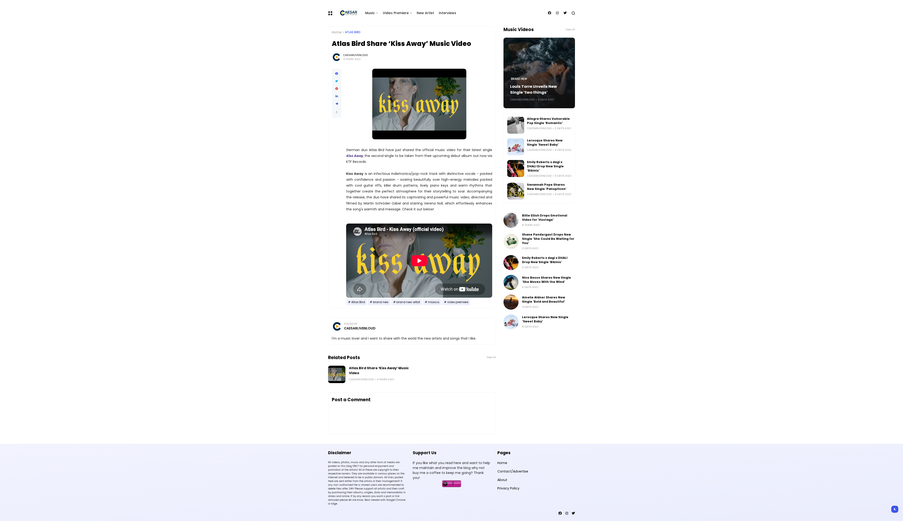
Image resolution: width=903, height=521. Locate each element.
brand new (380, 302)
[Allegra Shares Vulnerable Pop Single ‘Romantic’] (515, 125)
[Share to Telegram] (336, 103)
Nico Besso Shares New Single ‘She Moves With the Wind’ (546, 280)
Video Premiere (396, 13)
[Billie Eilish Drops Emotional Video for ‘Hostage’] (511, 220)
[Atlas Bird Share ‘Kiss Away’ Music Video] (336, 374)
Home (337, 32)
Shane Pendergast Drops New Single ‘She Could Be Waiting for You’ (548, 238)
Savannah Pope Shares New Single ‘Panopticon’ (546, 187)
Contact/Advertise (512, 471)
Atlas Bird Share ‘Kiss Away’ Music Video (379, 370)
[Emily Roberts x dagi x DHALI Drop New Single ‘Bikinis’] (515, 168)
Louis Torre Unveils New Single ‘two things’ (533, 89)
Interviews (447, 13)
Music (370, 13)
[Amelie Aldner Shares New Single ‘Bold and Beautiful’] (511, 302)
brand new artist (408, 302)
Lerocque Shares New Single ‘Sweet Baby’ (544, 142)
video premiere (457, 302)
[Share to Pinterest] (336, 88)
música (433, 302)
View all (491, 357)
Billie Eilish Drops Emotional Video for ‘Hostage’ (544, 217)
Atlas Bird (352, 32)
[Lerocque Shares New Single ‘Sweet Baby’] (515, 146)
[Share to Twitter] (336, 81)
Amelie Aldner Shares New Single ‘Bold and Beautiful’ (543, 299)
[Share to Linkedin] (336, 96)
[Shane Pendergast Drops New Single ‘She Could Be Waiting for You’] (511, 241)
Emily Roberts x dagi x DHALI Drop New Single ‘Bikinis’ (545, 166)
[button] (336, 112)
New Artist (425, 13)
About (502, 479)
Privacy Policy (508, 488)
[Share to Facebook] (336, 73)
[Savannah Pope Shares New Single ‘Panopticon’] (515, 191)
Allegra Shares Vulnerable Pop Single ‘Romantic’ (548, 121)
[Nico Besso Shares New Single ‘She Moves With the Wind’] (511, 282)
